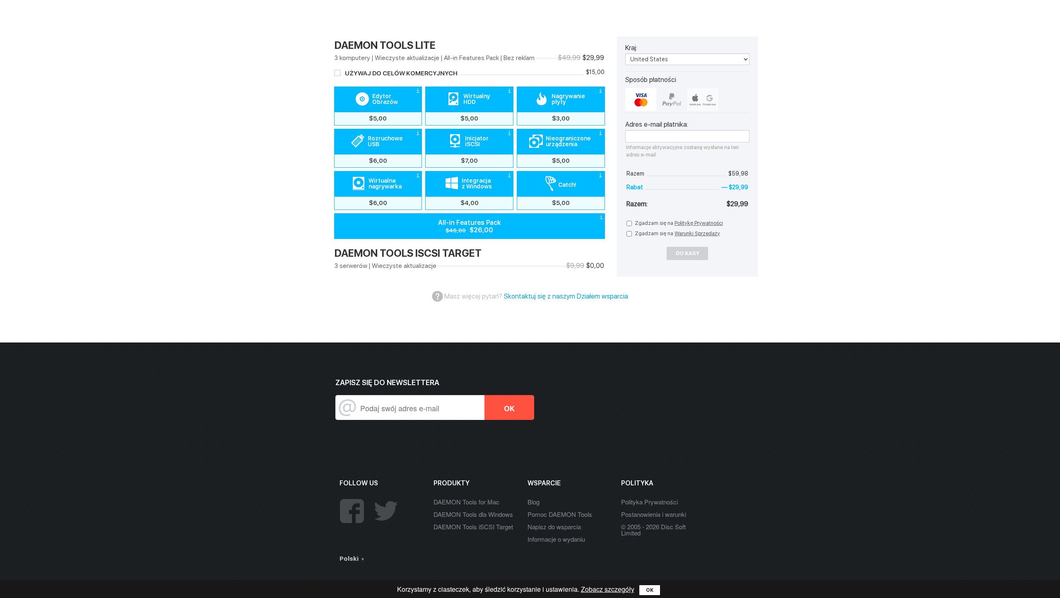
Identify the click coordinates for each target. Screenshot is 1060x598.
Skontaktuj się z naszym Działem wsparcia (566, 296)
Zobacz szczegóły (607, 589)
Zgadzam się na (679, 223)
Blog (534, 501)
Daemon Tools (341, 15)
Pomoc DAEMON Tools (560, 514)
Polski (349, 558)
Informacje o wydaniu (556, 539)
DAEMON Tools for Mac (466, 501)
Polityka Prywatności (649, 501)
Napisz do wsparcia (554, 526)
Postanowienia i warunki (653, 514)
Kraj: (631, 48)
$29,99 (739, 13)
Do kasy (687, 253)
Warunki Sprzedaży (697, 233)
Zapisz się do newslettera (387, 382)
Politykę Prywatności (699, 223)
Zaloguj (699, 13)
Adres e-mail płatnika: (656, 124)
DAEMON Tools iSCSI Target (473, 526)
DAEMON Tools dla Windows (473, 514)
